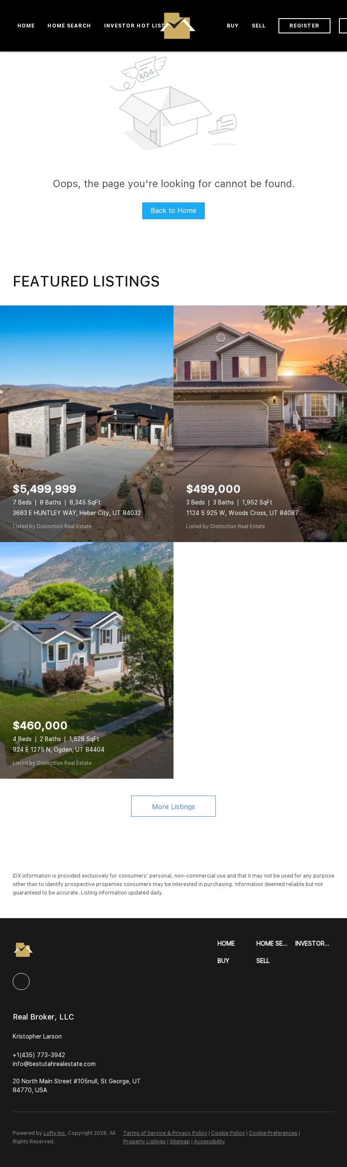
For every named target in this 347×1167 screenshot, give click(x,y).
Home (26, 26)
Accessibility (209, 1142)
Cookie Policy (228, 1133)
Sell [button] (259, 26)
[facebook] (21, 981)
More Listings (173, 807)
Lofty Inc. (55, 1133)
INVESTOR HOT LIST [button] (135, 26)
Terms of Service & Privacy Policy (165, 1133)
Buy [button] (233, 26)
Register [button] (304, 26)
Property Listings (144, 1142)
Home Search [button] (69, 26)
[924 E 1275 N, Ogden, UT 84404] (87, 660)
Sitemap (180, 1142)
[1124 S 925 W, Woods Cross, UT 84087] (260, 423)
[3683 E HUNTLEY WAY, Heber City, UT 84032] (87, 423)
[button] (237, 943)
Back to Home (173, 211)
